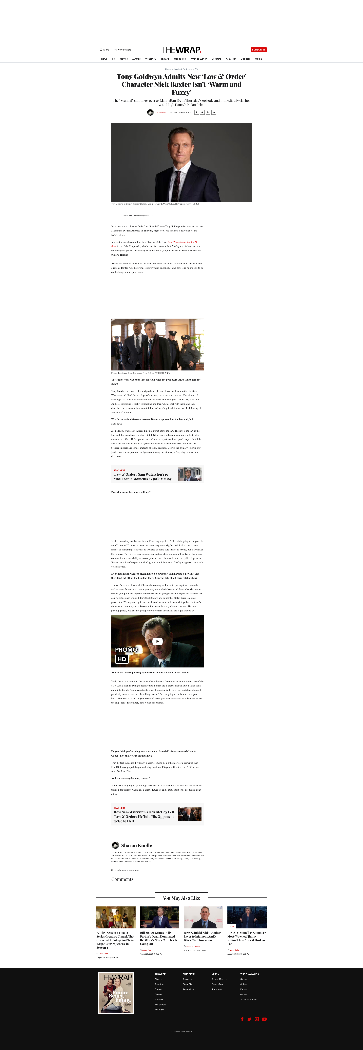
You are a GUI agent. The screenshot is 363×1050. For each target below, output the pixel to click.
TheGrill (165, 58)
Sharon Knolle (160, 112)
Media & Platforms (183, 69)
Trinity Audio (138, 216)
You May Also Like (181, 898)
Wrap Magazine (249, 974)
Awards (136, 58)
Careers (158, 994)
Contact (158, 989)
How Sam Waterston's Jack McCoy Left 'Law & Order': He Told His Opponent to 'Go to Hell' (144, 816)
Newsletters (124, 49)
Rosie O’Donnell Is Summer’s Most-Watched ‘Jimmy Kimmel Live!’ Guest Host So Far (246, 938)
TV (113, 58)
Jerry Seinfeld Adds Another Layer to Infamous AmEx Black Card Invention (202, 936)
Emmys (243, 989)
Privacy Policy (218, 984)
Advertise (159, 984)
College (243, 984)
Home (168, 69)
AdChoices (217, 989)
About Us (159, 979)
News (104, 58)
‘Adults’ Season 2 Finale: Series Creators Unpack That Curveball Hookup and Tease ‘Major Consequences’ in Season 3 (115, 940)
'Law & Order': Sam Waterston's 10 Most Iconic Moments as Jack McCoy (143, 476)
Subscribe (258, 49)
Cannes (243, 979)
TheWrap (160, 974)
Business (245, 58)
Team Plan (188, 984)
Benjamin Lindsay (193, 946)
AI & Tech (231, 58)
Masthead (159, 999)
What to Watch (198, 58)
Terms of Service (219, 979)
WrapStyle (180, 58)
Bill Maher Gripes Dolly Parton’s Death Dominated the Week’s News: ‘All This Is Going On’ (158, 938)
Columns (216, 58)
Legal (215, 974)
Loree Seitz (103, 954)
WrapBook (159, 1009)
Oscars (243, 994)
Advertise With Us (248, 999)
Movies (124, 58)
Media (258, 58)
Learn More (188, 989)
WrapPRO (150, 58)
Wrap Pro (189, 974)
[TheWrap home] (181, 50)
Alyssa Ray (146, 950)
